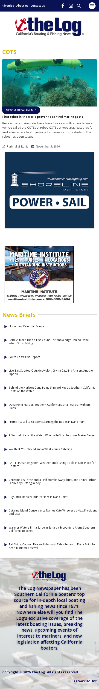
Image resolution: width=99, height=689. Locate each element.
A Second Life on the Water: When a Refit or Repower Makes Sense (52, 435)
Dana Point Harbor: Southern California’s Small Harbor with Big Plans (49, 406)
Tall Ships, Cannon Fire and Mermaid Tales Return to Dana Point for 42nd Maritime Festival (52, 546)
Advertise (8, 6)
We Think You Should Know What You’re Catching (40, 449)
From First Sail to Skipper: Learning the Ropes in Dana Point (47, 421)
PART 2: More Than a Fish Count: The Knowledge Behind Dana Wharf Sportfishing (49, 341)
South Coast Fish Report (24, 357)
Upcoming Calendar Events (26, 326)
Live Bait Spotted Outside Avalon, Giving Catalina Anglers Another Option (51, 372)
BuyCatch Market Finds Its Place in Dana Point (38, 497)
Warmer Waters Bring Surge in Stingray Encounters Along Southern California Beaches (52, 529)
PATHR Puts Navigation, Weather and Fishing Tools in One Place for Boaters (52, 464)
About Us (22, 6)
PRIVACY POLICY (85, 681)
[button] (92, 5)
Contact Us (38, 6)
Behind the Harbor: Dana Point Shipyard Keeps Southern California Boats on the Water (52, 389)
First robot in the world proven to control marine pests (42, 116)
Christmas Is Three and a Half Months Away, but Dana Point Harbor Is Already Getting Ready (52, 481)
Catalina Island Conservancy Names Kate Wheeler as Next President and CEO (53, 512)
